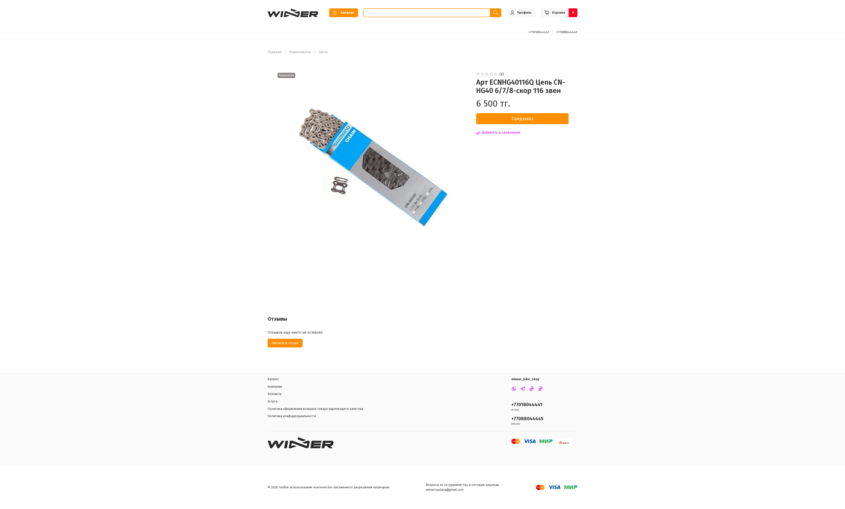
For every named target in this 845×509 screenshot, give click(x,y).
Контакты (274, 394)
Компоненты (300, 52)
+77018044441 (538, 32)
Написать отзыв (285, 343)
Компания (275, 387)
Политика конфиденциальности (292, 416)
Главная (274, 52)
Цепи (323, 52)
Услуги (272, 401)
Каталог (347, 13)
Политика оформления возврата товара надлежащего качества (315, 409)
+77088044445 (566, 32)
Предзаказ (522, 118)
